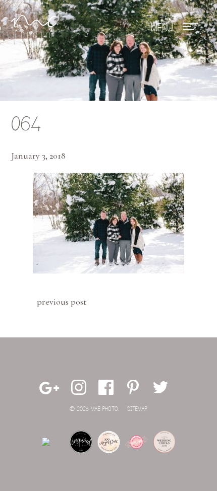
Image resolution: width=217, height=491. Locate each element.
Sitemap (137, 409)
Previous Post (61, 301)
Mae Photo (34, 27)
